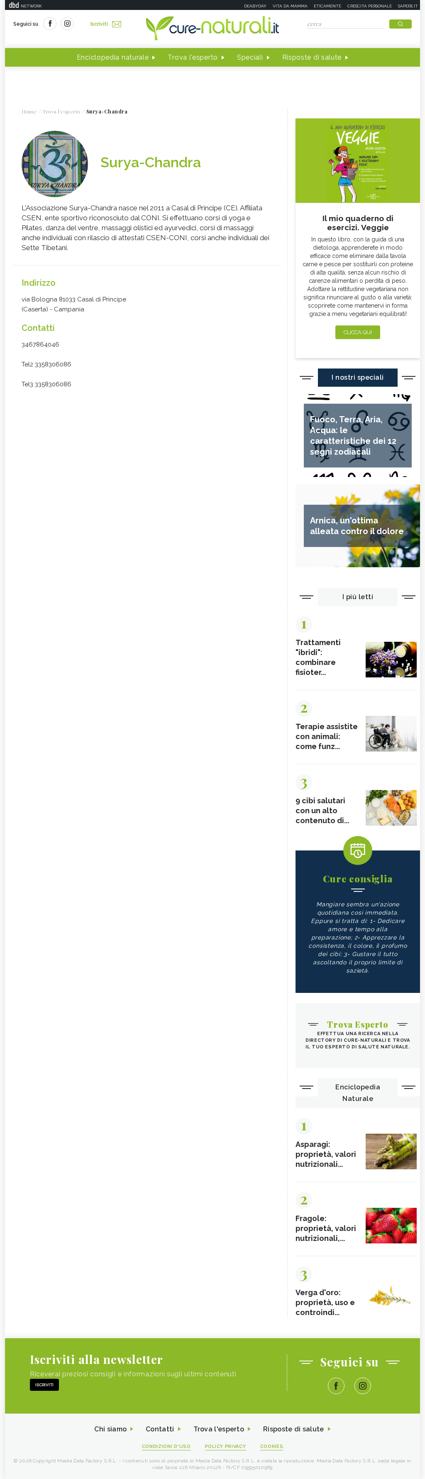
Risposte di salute (312, 57)
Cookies (271, 1446)
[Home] (212, 29)
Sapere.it (408, 6)
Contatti (160, 1429)
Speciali (250, 57)
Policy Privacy (225, 1446)
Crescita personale (369, 6)
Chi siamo (110, 1429)
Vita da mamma (290, 6)
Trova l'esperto (193, 57)
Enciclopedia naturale (113, 57)
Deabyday (255, 6)
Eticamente (327, 6)
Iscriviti (99, 24)
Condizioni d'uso (166, 1446)
